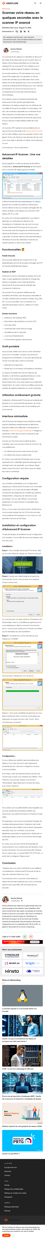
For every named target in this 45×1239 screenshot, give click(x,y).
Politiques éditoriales (11, 1207)
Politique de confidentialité (13, 1189)
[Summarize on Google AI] (21, 31)
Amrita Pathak (16, 898)
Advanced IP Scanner (34, 131)
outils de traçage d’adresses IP (21, 431)
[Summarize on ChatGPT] (17, 31)
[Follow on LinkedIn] (21, 900)
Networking (6, 9)
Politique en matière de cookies (15, 1193)
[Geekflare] (10, 3)
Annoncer (7, 1171)
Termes (6, 1185)
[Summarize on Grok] (28, 31)
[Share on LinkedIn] (25, 31)
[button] (40, 3)
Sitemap (7, 1211)
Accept (6, 1235)
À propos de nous (10, 1167)
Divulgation (8, 1197)
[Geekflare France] (12, 1220)
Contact (7, 1175)
